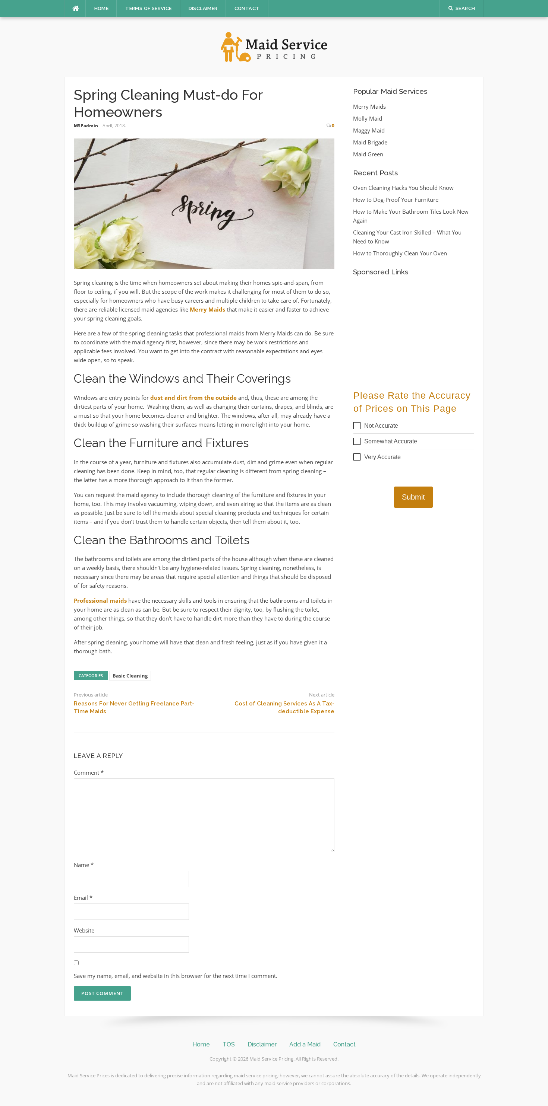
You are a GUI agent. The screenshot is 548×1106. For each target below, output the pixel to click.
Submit (413, 497)
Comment (89, 772)
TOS (229, 1044)
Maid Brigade (370, 142)
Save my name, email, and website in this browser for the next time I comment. (175, 975)
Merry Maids (207, 309)
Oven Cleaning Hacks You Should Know (403, 187)
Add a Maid (305, 1044)
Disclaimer (203, 8)
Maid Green (368, 154)
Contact (247, 8)
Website (84, 930)
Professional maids (100, 600)
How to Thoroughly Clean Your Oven (400, 253)
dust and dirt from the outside (193, 397)
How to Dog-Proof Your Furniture (395, 199)
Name (84, 864)
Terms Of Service (148, 8)
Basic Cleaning (130, 675)
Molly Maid (367, 118)
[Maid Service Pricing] (274, 46)
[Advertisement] (413, 329)
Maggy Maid (369, 130)
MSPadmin (86, 125)
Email (83, 897)
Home (101, 8)
